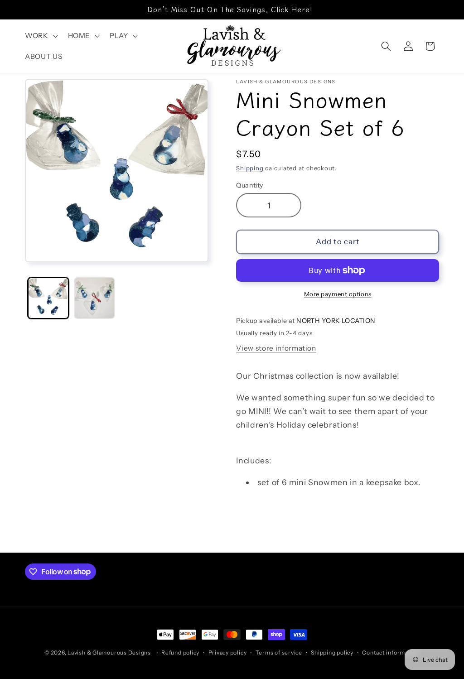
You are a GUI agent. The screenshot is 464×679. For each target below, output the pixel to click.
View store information (276, 348)
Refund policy (180, 652)
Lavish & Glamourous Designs (109, 652)
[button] (40, 35)
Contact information (391, 652)
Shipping (249, 168)
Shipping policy (332, 652)
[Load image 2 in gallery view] (94, 297)
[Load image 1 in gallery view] (48, 297)
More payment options (338, 294)
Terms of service (279, 652)
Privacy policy (227, 652)
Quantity (249, 185)
